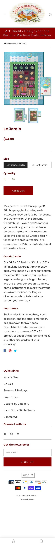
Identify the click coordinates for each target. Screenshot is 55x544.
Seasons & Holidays (16, 390)
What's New (11, 377)
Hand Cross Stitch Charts (19, 410)
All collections (10, 43)
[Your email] (27, 452)
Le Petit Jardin (39, 164)
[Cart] (50, 13)
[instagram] (11, 434)
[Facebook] (4, 350)
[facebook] (5, 434)
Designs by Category (16, 403)
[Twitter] (15, 350)
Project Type (11, 397)
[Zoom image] (27, 79)
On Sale (8, 383)
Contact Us (10, 416)
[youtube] (18, 434)
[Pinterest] (10, 350)
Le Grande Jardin (15, 164)
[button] (8, 79)
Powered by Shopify (27, 500)
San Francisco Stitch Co (30, 495)
